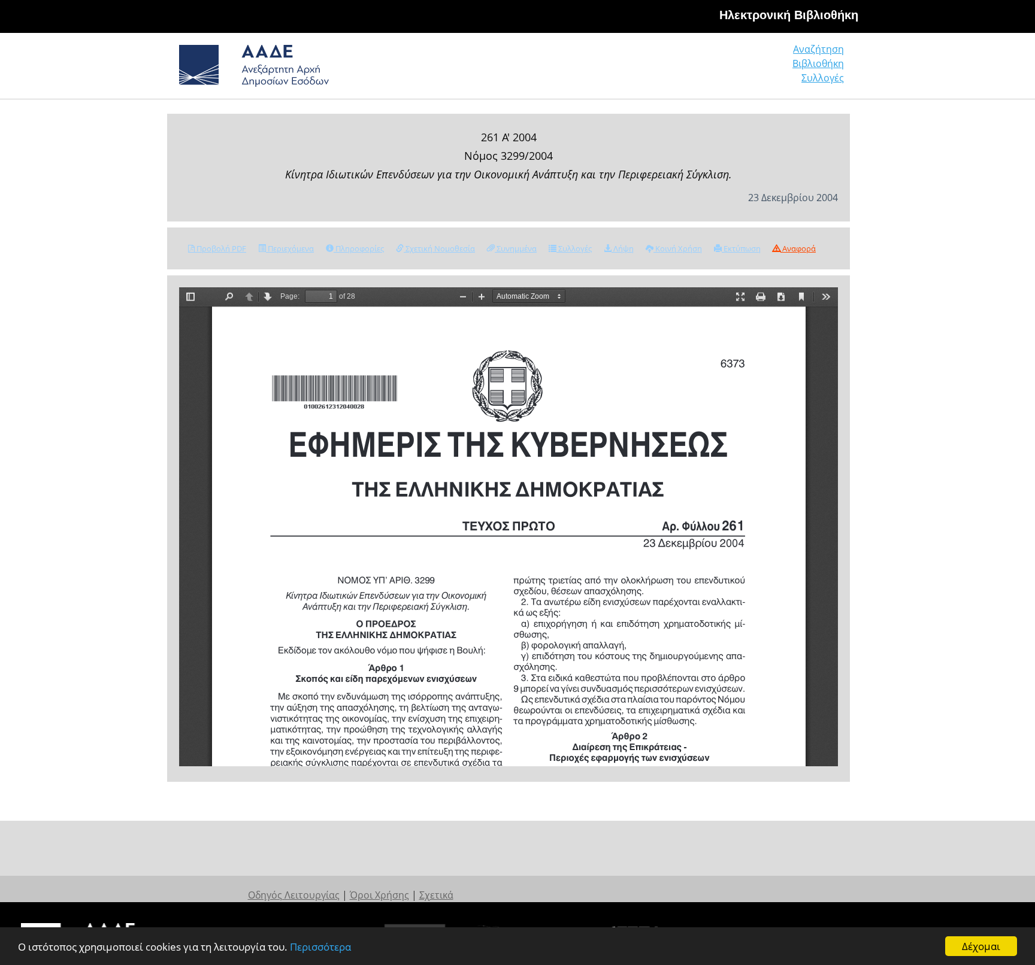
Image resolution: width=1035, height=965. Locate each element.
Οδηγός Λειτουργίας (294, 895)
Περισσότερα (320, 947)
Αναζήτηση (818, 49)
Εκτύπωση (741, 248)
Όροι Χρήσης (379, 895)
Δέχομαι (981, 946)
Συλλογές (822, 77)
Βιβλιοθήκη (818, 63)
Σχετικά (436, 895)
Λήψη (623, 248)
